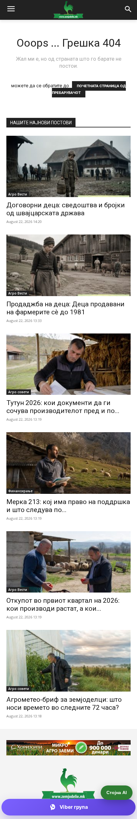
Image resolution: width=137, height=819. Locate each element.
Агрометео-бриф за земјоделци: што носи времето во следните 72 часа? (64, 703)
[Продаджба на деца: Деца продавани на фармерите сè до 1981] (68, 265)
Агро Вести (17, 194)
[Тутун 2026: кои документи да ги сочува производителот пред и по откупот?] (68, 364)
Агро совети (18, 392)
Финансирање (20, 491)
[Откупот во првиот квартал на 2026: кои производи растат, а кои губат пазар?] (68, 562)
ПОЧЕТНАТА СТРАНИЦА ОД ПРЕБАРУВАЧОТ (89, 89)
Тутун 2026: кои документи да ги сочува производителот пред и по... (62, 407)
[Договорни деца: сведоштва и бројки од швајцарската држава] (68, 166)
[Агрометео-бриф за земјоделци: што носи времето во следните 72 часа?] (68, 661)
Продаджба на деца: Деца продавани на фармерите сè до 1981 (65, 308)
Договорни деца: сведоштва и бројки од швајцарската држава (65, 209)
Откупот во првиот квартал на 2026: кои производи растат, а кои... (62, 604)
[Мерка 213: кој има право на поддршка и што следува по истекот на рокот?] (68, 463)
